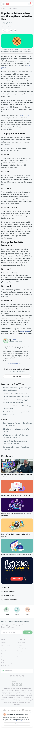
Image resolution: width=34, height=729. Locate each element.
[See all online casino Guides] (6, 609)
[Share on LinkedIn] (11, 30)
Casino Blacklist (5, 666)
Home (4, 8)
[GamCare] (26, 710)
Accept (17, 724)
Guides (3, 657)
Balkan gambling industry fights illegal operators (16, 554)
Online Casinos (21, 648)
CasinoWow (6, 688)
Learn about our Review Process (12, 363)
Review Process (5, 645)
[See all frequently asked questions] (28, 609)
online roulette (24, 116)
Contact (3, 642)
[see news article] (17, 466)
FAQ (2, 648)
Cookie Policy (19, 720)
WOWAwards (21, 639)
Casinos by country (6, 663)
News (9, 8)
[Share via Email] (15, 30)
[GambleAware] (14, 710)
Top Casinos (20, 651)
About (3, 639)
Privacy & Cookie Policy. (7, 627)
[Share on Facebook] (3, 30)
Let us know (17, 376)
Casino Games (21, 642)
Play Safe (3, 651)
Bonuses (19, 657)
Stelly (5, 23)
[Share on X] (7, 30)
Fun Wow (14, 8)
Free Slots (20, 645)
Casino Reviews (21, 654)
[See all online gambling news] (17, 609)
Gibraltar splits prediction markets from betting (15, 495)
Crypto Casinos (5, 660)
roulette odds (25, 331)
